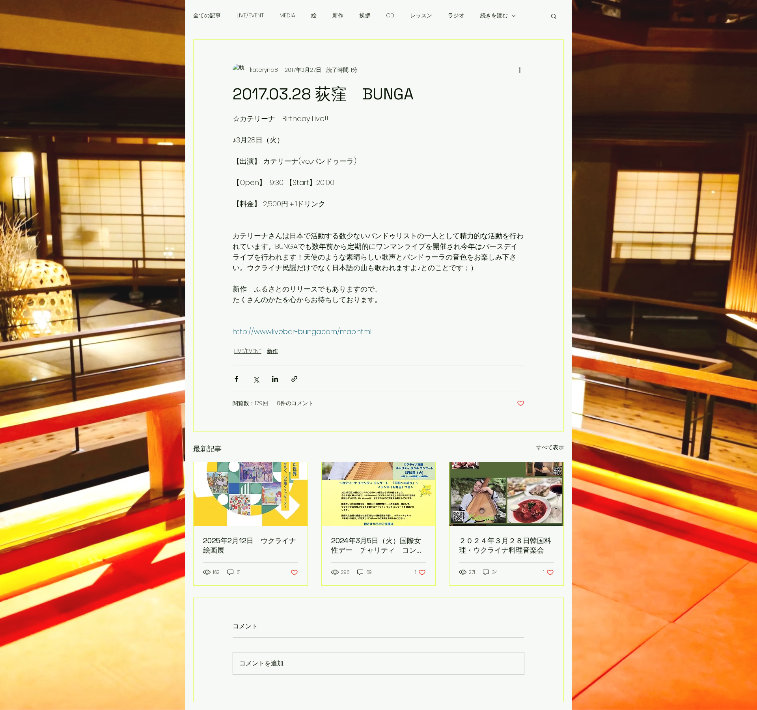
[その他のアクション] (519, 70)
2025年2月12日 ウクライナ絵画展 (249, 545)
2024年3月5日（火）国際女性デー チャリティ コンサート (377, 545)
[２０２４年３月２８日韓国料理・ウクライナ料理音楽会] (506, 494)
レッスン (421, 15)
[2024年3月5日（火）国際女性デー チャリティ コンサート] (379, 494)
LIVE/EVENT (250, 15)
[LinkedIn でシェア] (275, 379)
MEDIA (287, 15)
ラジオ (456, 15)
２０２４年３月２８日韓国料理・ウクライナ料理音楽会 (505, 545)
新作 (337, 15)
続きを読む (494, 15)
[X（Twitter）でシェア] (255, 379)
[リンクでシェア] (294, 379)
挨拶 (364, 15)
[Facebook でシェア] (236, 379)
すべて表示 (550, 447)
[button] (553, 16)
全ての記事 (207, 15)
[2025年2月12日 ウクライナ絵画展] (251, 494)
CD (390, 15)
